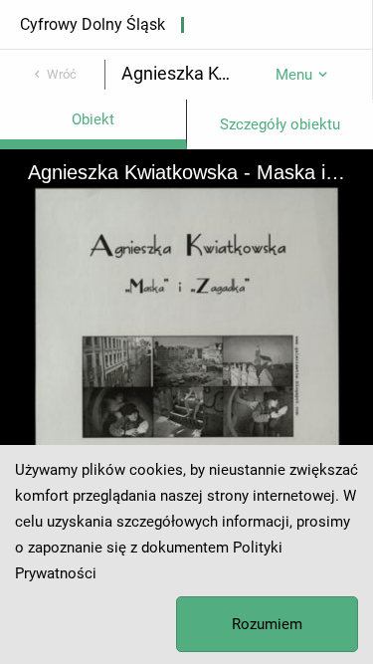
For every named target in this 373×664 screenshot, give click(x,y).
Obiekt (93, 119)
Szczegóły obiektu (280, 124)
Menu (294, 75)
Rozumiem (267, 624)
